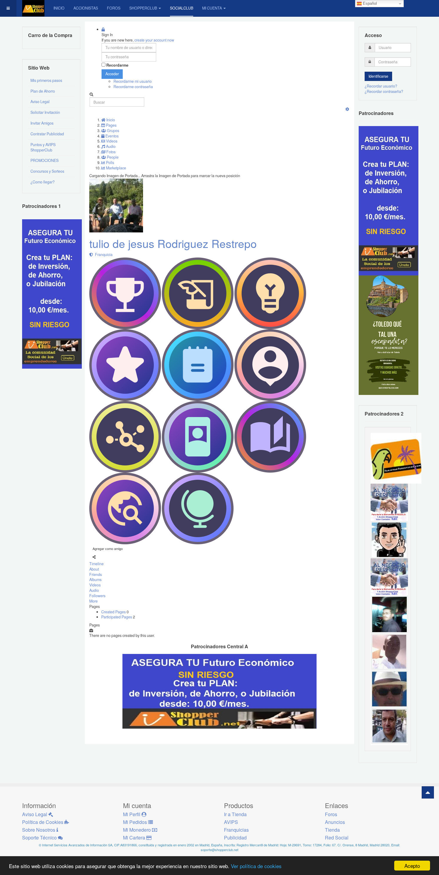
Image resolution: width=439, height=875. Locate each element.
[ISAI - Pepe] (389, 726)
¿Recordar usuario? (381, 86)
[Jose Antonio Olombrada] (52, 293)
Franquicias (236, 829)
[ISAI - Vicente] (389, 688)
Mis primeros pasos (46, 80)
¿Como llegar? (42, 182)
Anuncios (335, 822)
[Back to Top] (428, 792)
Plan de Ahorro (42, 91)
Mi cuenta (212, 8)
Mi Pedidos (135, 822)
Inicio (59, 8)
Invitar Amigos (41, 123)
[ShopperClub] (33, 8)
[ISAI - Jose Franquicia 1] (389, 502)
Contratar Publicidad (47, 134)
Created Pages (114, 612)
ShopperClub (143, 8)
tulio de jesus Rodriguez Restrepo (173, 243)
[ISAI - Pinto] (389, 651)
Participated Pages (117, 617)
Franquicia (103, 254)
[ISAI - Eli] (389, 576)
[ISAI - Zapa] (389, 539)
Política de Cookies (43, 822)
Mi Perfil (132, 814)
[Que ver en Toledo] (388, 335)
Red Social (337, 837)
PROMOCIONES (44, 160)
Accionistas (85, 8)
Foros (113, 8)
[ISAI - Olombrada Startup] (388, 200)
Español (369, 3)
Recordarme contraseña (133, 86)
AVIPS (231, 822)
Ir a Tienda (235, 814)
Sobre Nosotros (39, 829)
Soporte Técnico (40, 837)
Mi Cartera (134, 837)
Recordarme (117, 65)
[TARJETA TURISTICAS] (396, 457)
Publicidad (235, 837)
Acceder (112, 73)
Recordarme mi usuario (132, 81)
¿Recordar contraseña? (384, 91)
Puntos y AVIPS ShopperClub (43, 147)
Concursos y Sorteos (47, 171)
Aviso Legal (40, 101)
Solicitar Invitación (45, 112)
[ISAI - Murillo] (389, 614)
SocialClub (181, 8)
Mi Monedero (137, 829)
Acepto (412, 865)
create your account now (154, 40)
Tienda (332, 829)
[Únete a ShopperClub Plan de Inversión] (219, 691)
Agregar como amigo (108, 548)
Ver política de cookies (256, 866)
